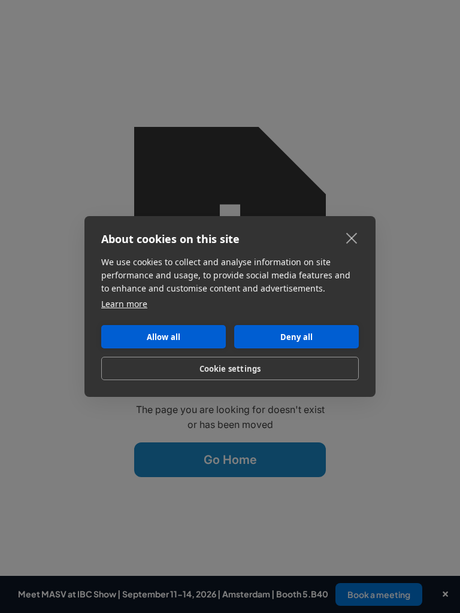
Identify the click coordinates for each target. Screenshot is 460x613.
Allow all (164, 337)
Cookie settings (230, 368)
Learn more (124, 303)
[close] (352, 237)
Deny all (296, 337)
